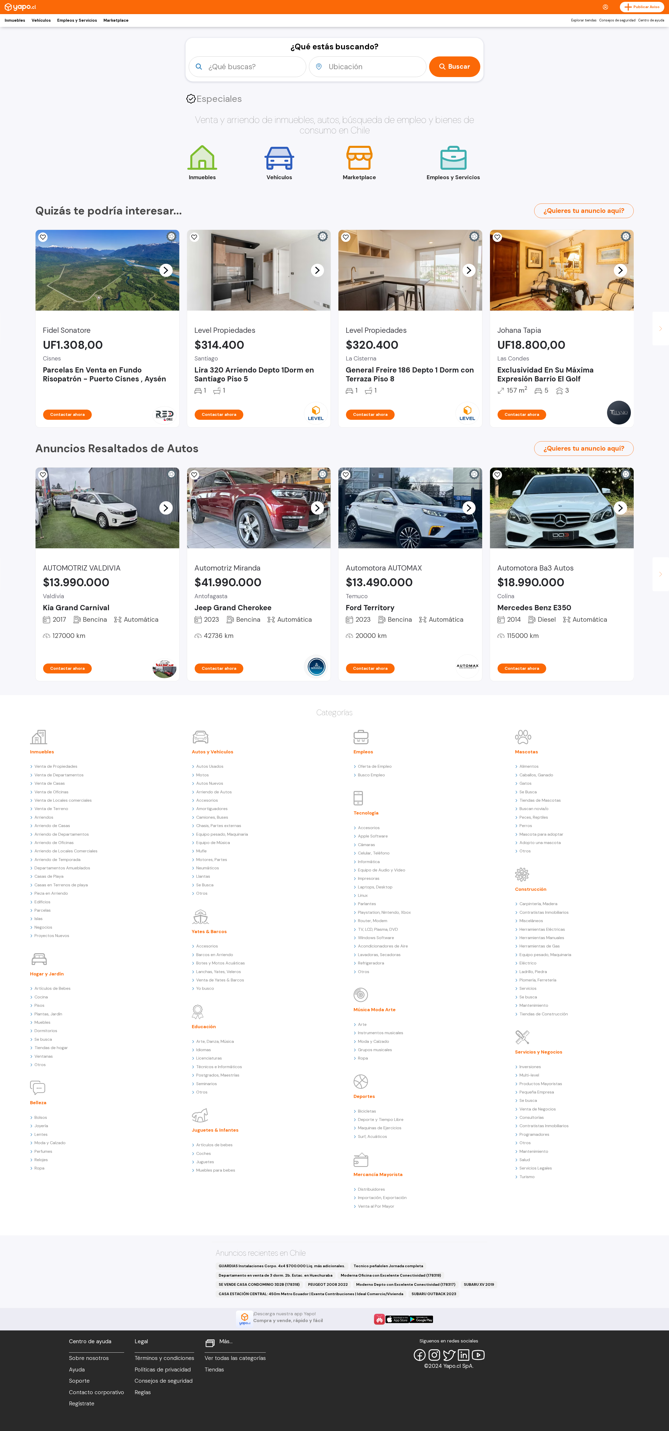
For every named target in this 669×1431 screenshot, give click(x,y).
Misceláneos (531, 920)
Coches (203, 1153)
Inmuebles (15, 20)
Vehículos (41, 20)
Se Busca (205, 885)
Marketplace (116, 20)
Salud (525, 1159)
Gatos (526, 783)
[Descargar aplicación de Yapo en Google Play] (421, 1319)
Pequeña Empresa (537, 1092)
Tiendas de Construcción (544, 1014)
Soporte (79, 1381)
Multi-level (529, 1075)
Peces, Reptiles (534, 817)
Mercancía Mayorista (378, 1174)
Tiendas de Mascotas (540, 800)
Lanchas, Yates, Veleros (218, 971)
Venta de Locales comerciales (63, 800)
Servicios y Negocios (538, 1052)
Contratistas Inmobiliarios (544, 912)
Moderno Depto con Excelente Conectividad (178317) (405, 1284)
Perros (526, 825)
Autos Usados (209, 766)
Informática (369, 861)
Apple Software (373, 836)
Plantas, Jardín (48, 1014)
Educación (204, 1026)
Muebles (42, 1022)
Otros (40, 1064)
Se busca (43, 1039)
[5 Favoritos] (497, 475)
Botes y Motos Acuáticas (220, 963)
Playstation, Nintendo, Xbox (384, 912)
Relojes (41, 1159)
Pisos (39, 1005)
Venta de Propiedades (55, 766)
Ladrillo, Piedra (533, 971)
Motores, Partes (211, 859)
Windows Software (376, 937)
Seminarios (206, 1083)
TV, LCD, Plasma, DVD (378, 929)
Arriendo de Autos (214, 792)
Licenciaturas (209, 1058)
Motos (202, 775)
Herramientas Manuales (542, 937)
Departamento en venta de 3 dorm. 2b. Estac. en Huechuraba (275, 1275)
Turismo (527, 1176)
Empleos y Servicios (77, 20)
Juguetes (205, 1162)
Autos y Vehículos (212, 752)
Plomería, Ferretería (538, 980)
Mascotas (526, 752)
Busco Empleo (371, 775)
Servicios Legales (536, 1168)
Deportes (364, 1096)
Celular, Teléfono (374, 853)
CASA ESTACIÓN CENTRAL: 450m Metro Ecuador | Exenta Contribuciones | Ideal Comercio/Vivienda (311, 1294)
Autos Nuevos (209, 783)
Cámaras (366, 844)
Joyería (41, 1125)
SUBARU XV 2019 (479, 1284)
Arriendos (43, 817)
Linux (363, 895)
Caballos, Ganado (536, 775)
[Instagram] (434, 1355)
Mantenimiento (534, 1005)
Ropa (39, 1168)
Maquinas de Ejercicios (379, 1128)
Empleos (363, 752)
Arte (362, 1024)
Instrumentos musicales (380, 1033)
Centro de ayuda (651, 20)
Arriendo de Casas (52, 825)
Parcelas (42, 910)
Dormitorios (45, 1030)
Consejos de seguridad (617, 20)
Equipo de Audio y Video (381, 870)
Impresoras (368, 878)
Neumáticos (207, 868)
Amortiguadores (212, 808)
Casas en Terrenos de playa (61, 885)
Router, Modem (372, 920)
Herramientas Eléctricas (542, 929)
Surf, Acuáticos (372, 1136)
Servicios (528, 988)
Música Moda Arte (375, 1010)
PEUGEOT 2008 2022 (328, 1284)
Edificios (42, 902)
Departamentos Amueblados (62, 868)
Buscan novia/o (534, 808)
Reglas (143, 1392)
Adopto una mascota (540, 842)
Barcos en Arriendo (214, 954)
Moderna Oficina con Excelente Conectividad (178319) (391, 1275)
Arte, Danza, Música (215, 1041)
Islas (38, 918)
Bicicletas (367, 1111)
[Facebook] (419, 1355)
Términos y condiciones (164, 1358)
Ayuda (77, 1369)
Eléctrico (528, 963)
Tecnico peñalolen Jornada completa (388, 1266)
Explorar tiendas (584, 20)
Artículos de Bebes (52, 988)
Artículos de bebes (214, 1145)
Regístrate (81, 1403)
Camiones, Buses (212, 817)
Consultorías (532, 1117)
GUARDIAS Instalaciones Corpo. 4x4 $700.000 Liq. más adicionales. (282, 1266)
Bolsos (40, 1117)
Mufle (201, 851)
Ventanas (43, 1056)
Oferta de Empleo (375, 766)
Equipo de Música (213, 842)
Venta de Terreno (51, 808)
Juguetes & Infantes (215, 1130)
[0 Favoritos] (43, 237)
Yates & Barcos (209, 931)
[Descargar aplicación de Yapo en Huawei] (379, 1319)
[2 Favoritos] (43, 475)
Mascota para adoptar (541, 834)
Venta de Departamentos (59, 775)
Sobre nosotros (89, 1358)
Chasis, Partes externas (218, 825)
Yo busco (205, 988)
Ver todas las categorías (235, 1358)
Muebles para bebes (215, 1170)
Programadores (534, 1134)
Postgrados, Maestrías (217, 1075)
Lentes (41, 1134)
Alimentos (529, 766)
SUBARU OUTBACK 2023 (434, 1294)
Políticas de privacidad (163, 1369)
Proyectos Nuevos (51, 935)
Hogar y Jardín (47, 974)
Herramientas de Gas (540, 946)
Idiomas (203, 1049)
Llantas (203, 876)
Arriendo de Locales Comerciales (65, 851)
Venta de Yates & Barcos (220, 980)
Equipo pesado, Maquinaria (222, 834)
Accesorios (207, 800)
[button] (165, 270)
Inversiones (530, 1066)
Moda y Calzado (50, 1142)
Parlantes (367, 903)
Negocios (43, 927)
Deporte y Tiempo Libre (380, 1119)
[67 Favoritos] (194, 237)
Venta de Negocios (538, 1109)
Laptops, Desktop (375, 887)
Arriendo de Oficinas (54, 842)
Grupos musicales (375, 1049)
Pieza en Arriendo (51, 893)
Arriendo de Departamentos (61, 834)
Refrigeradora (371, 963)
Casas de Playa (49, 876)
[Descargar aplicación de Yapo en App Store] (397, 1319)
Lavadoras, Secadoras (379, 954)
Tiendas (214, 1369)
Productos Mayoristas (541, 1083)
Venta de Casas (49, 783)
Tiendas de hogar (51, 1047)
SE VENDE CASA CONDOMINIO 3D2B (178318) (259, 1284)
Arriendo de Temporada (57, 859)
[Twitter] (449, 1355)
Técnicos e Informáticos (219, 1066)
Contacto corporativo (96, 1392)
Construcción (530, 889)
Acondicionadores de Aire (383, 946)
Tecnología (366, 813)
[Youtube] (478, 1355)
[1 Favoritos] (345, 237)
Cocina (41, 997)
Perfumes (43, 1151)
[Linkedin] (463, 1355)
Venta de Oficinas (51, 792)
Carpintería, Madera (538, 903)
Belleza (38, 1103)
